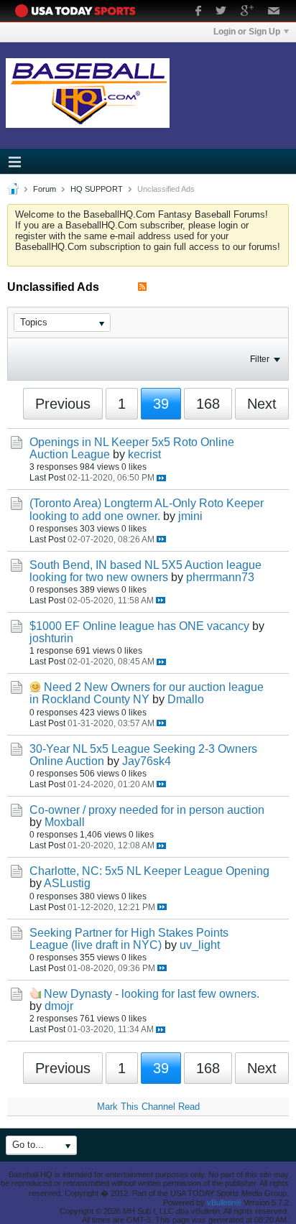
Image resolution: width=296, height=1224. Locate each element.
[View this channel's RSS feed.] (142, 287)
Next (262, 404)
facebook (198, 12)
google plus (247, 12)
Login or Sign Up (246, 32)
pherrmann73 (220, 577)
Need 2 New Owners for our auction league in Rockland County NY (146, 693)
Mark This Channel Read (148, 1106)
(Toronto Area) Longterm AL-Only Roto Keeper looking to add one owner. (146, 509)
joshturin (51, 638)
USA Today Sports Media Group (79, 11)
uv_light (200, 945)
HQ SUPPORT (96, 189)
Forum (44, 189)
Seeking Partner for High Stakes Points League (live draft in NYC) (128, 939)
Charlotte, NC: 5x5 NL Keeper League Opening (149, 871)
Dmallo (185, 699)
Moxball (65, 822)
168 (208, 404)
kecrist (144, 454)
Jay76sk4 (146, 761)
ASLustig (67, 883)
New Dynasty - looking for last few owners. (151, 994)
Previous (63, 404)
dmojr (59, 1006)
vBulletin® (224, 1202)
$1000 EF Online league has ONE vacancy (139, 626)
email (274, 12)
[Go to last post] (161, 478)
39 (161, 404)
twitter (221, 12)
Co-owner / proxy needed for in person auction (146, 810)
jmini (190, 516)
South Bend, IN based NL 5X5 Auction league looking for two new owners (145, 571)
